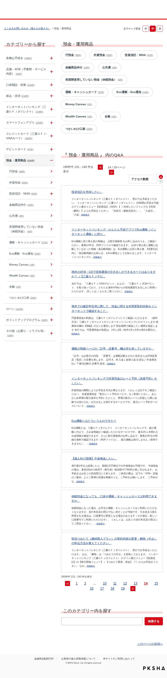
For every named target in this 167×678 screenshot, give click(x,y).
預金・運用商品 (20, 160)
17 (102, 588)
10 (105, 583)
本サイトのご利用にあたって (119, 658)
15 (156, 583)
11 (114, 583)
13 (135, 583)
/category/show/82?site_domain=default (51, 160)
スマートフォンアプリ (24, 122)
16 (91, 588)
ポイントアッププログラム (27, 320)
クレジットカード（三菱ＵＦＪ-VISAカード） (26, 136)
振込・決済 (17, 95)
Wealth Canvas (22, 275)
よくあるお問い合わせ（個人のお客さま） (27, 28)
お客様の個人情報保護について (78, 658)
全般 (15, 286)
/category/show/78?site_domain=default (51, 333)
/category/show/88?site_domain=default (51, 85)
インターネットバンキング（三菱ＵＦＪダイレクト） (26, 109)
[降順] (161, 181)
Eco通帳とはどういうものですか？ (93, 420)
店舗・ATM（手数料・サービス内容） (26, 71)
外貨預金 (18, 182)
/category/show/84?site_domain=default (51, 109)
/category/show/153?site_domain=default (51, 122)
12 (125, 583)
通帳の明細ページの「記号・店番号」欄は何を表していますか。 (112, 348)
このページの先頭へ (150, 643)
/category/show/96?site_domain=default (51, 193)
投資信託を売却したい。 (87, 192)
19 (123, 588)
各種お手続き (19, 58)
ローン (14, 309)
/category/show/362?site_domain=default (51, 136)
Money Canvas (22, 264)
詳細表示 (85, 215)
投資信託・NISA (23, 193)
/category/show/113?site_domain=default (51, 71)
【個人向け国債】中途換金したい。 (94, 458)
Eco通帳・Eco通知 (25, 253)
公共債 (16, 215)
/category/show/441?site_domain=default (51, 320)
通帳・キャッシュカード (28, 242)
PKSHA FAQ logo (154, 668)
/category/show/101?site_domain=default (51, 149)
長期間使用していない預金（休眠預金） (26, 229)
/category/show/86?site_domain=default (51, 58)
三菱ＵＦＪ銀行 (149, 10)
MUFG (19, 10)
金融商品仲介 (21, 204)
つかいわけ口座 (22, 297)
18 (112, 588)
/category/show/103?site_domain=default (51, 309)
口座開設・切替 (20, 84)
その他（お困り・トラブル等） (26, 333)
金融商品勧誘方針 (44, 658)
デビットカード (19, 149)
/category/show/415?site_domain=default (51, 297)
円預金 (17, 171)
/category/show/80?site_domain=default (51, 96)
